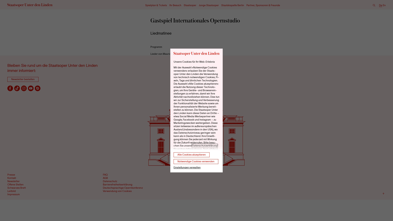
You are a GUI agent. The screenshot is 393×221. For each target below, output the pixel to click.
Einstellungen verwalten (187, 167)
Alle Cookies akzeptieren (191, 154)
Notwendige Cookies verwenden (195, 161)
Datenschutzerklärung (204, 145)
